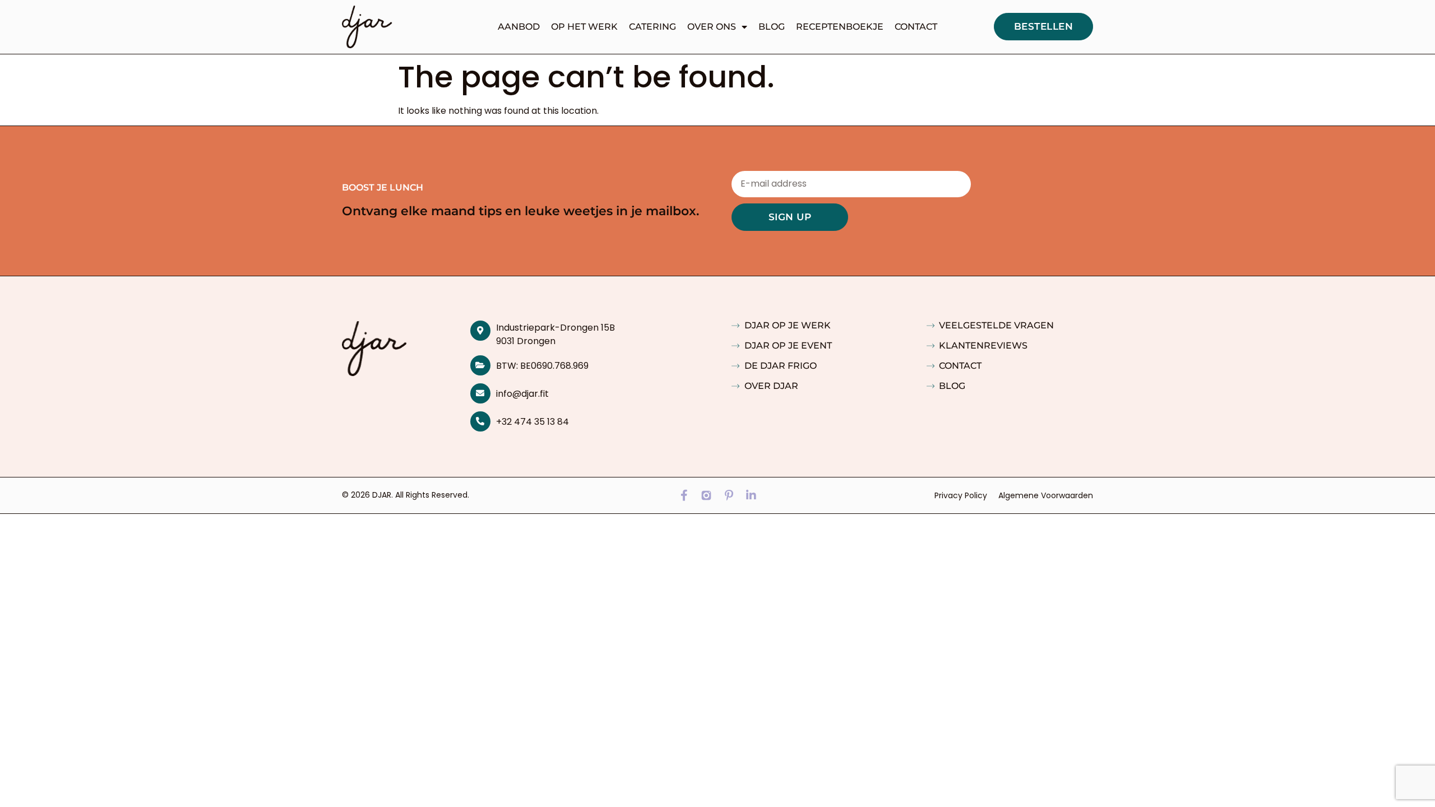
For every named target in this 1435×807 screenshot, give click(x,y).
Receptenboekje (839, 26)
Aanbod (519, 26)
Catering (652, 26)
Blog (771, 26)
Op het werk (584, 26)
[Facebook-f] (683, 495)
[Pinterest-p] (728, 495)
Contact (916, 26)
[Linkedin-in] (751, 495)
